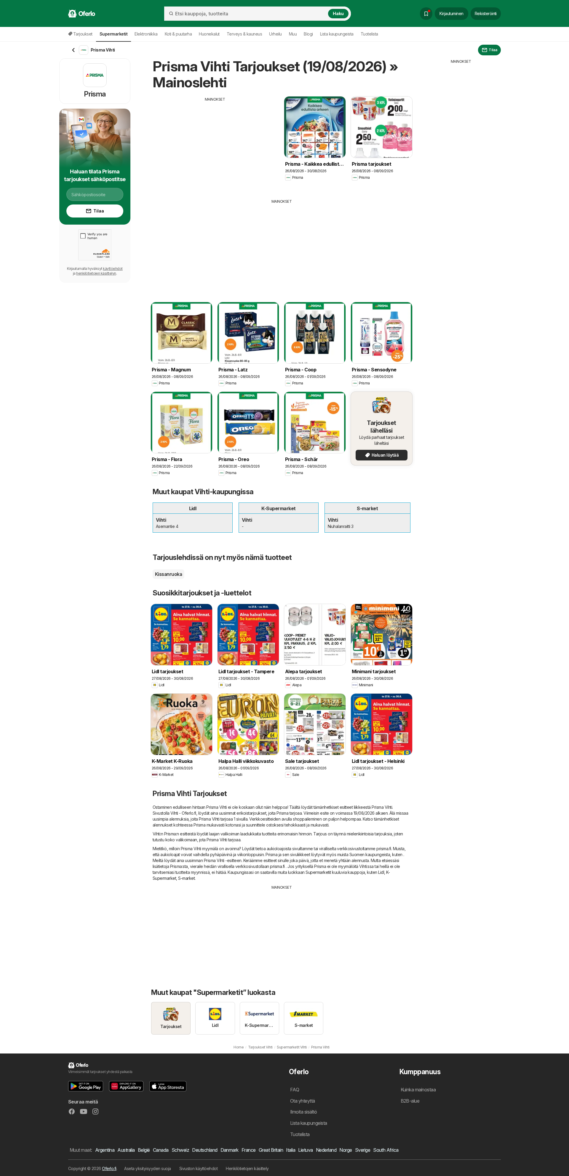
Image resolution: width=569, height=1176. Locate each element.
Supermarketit (318, 872)
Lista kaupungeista (337, 33)
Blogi (308, 33)
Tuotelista (369, 33)
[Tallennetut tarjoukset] (426, 13)
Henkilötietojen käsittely (247, 1168)
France (249, 1150)
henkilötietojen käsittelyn (96, 273)
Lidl (381, 872)
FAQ (294, 1090)
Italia (290, 1150)
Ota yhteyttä (302, 1101)
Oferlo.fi (109, 1168)
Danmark (229, 1150)
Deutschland (204, 1150)
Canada (161, 1150)
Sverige (362, 1150)
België (144, 1150)
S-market (186, 878)
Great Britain (271, 1150)
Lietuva (305, 1150)
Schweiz (180, 1150)
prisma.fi (383, 848)
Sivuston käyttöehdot (198, 1168)
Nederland (326, 1150)
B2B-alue (410, 1101)
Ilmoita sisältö (303, 1112)
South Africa (386, 1150)
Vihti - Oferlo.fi (183, 813)
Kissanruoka (168, 574)
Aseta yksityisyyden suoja (147, 1168)
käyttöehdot (112, 268)
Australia (126, 1150)
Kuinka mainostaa (418, 1090)
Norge (345, 1150)
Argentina (104, 1150)
